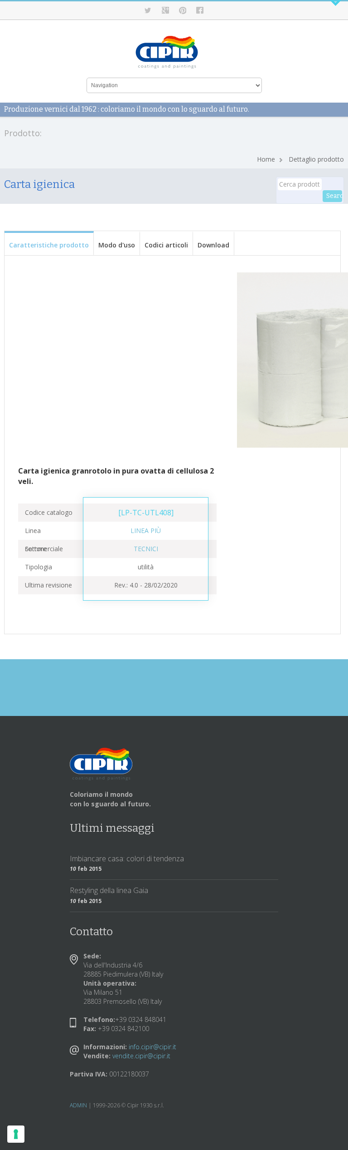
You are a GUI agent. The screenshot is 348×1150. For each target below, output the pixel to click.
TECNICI (146, 548)
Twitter (148, 10)
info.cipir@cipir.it (152, 1046)
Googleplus (165, 10)
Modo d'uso (116, 245)
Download (213, 245)
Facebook (199, 10)
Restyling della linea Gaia (109, 890)
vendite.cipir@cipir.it (141, 1055)
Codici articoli (166, 245)
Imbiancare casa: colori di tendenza (127, 859)
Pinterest (182, 10)
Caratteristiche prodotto (49, 245)
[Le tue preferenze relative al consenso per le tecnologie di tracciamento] (15, 1134)
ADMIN (78, 1105)
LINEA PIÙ (145, 530)
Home (266, 159)
